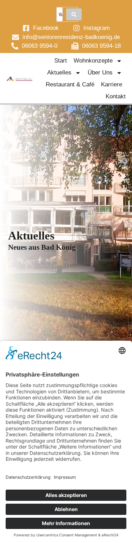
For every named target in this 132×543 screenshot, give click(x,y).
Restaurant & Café (70, 84)
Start (60, 60)
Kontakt (116, 96)
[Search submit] (74, 14)
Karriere (111, 84)
